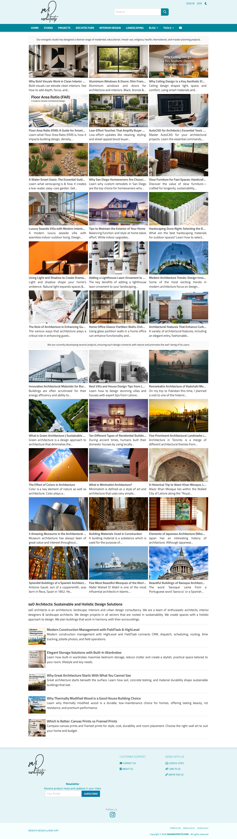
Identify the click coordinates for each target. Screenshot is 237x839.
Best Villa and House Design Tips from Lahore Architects (117, 386)
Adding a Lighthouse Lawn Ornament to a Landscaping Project (117, 278)
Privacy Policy (189, 828)
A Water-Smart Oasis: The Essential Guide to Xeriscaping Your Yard (57, 179)
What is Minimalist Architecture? (110, 484)
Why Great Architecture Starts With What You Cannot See (89, 675)
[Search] (165, 12)
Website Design (36, 830)
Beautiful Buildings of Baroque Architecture (177, 583)
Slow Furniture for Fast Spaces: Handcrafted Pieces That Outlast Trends (177, 179)
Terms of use (175, 828)
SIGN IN (190, 3)
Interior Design (110, 27)
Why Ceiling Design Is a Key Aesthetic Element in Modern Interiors (177, 81)
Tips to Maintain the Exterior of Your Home (117, 228)
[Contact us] (180, 28)
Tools (167, 27)
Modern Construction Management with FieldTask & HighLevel (93, 629)
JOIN (199, 3)
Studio (48, 27)
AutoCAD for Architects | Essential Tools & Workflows (177, 130)
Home (35, 27)
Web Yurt (53, 830)
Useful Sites (176, 763)
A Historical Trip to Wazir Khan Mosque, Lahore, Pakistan (177, 484)
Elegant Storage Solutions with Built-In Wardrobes (84, 652)
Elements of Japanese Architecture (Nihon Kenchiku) (177, 534)
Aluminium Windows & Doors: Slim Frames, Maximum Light (117, 81)
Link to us (175, 769)
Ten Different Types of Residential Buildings (117, 435)
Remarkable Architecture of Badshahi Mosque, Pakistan (177, 386)
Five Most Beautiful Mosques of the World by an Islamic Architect (117, 583)
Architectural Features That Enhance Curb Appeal (177, 327)
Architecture (85, 27)
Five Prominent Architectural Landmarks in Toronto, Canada (177, 435)
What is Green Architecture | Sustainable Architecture (57, 435)
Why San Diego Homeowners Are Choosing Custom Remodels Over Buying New (117, 179)
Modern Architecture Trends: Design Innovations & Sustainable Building (177, 278)
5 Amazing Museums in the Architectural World (57, 534)
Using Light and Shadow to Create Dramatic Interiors (57, 278)
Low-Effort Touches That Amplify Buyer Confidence (117, 130)
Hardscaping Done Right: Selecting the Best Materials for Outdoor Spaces (177, 228)
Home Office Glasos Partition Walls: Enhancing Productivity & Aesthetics (117, 327)
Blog (152, 27)
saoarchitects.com (177, 834)
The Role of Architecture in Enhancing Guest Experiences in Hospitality (57, 327)
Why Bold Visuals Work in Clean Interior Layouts (57, 81)
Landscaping (135, 27)
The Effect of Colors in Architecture (52, 484)
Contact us (129, 763)
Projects (64, 27)
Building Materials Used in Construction (115, 534)
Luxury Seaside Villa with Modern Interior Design (57, 228)
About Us (127, 769)
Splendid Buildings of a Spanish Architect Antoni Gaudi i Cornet (57, 583)
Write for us (176, 774)
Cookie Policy (202, 828)
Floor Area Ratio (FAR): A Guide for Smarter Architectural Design (57, 130)
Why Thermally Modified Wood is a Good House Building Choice (94, 698)
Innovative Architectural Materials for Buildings (57, 386)
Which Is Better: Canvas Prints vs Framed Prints (82, 721)
